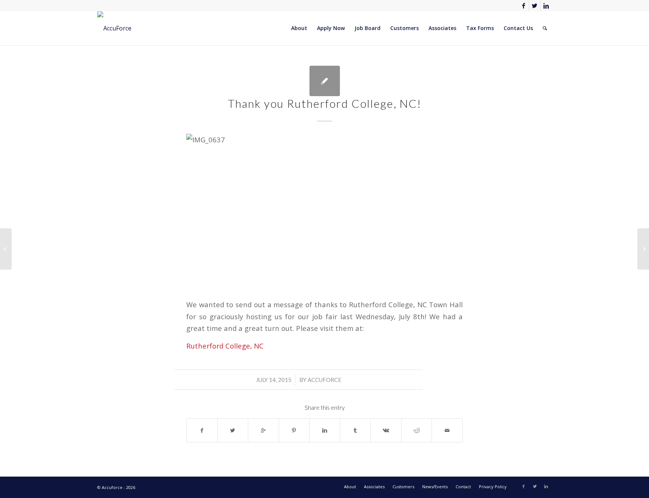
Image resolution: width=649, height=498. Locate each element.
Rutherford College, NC (225, 345)
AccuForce (324, 379)
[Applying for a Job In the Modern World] (6, 249)
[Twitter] (534, 5)
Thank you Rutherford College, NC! (324, 103)
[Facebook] (523, 5)
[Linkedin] (546, 5)
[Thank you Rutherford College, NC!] (324, 81)
